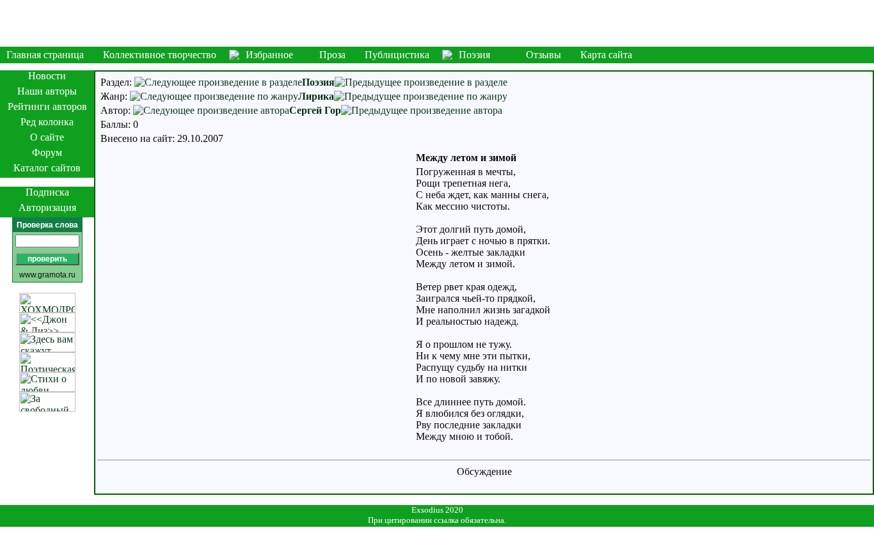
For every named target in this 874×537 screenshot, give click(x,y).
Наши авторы (47, 91)
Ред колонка (47, 121)
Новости (47, 75)
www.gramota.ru (47, 274)
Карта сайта (606, 54)
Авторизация (47, 207)
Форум (47, 152)
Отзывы (543, 54)
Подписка (47, 192)
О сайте (47, 137)
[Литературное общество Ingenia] (437, 23)
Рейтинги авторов (47, 106)
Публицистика (397, 54)
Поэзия (474, 54)
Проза (332, 54)
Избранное (269, 54)
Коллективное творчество (159, 54)
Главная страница (45, 54)
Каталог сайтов (47, 167)
